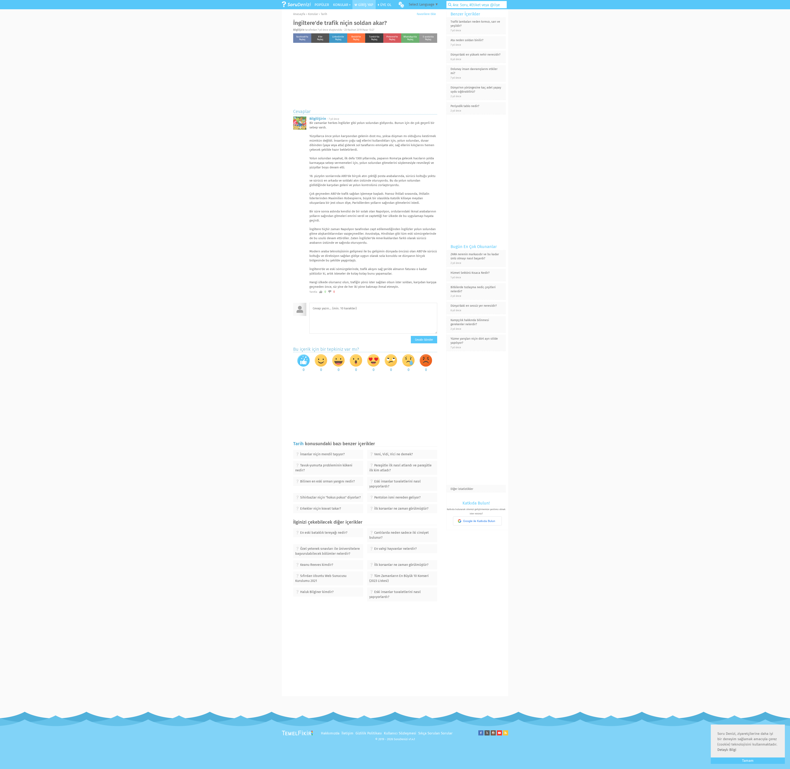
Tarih (324, 14)
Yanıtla (313, 291)
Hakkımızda (330, 733)
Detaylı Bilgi (726, 750)
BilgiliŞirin (298, 29)
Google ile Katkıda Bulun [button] (479, 521)
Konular (313, 14)
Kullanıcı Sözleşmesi (400, 733)
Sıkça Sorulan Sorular (435, 733)
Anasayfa (299, 14)
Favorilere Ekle (426, 14)
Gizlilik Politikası (369, 733)
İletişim (347, 733)
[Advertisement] (365, 75)
